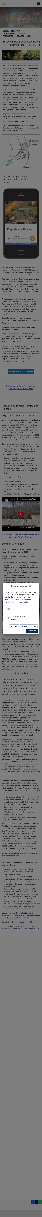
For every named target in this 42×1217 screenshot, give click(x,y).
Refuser (14, 626)
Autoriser (32, 631)
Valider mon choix (28, 626)
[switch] (7, 618)
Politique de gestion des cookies (17, 602)
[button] (21, 609)
